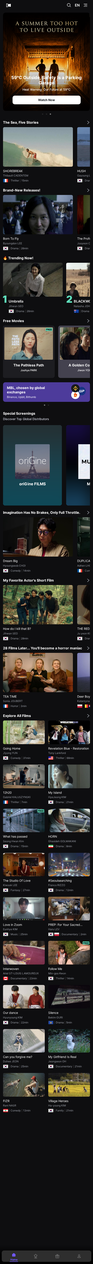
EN (77, 5)
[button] (42, 114)
